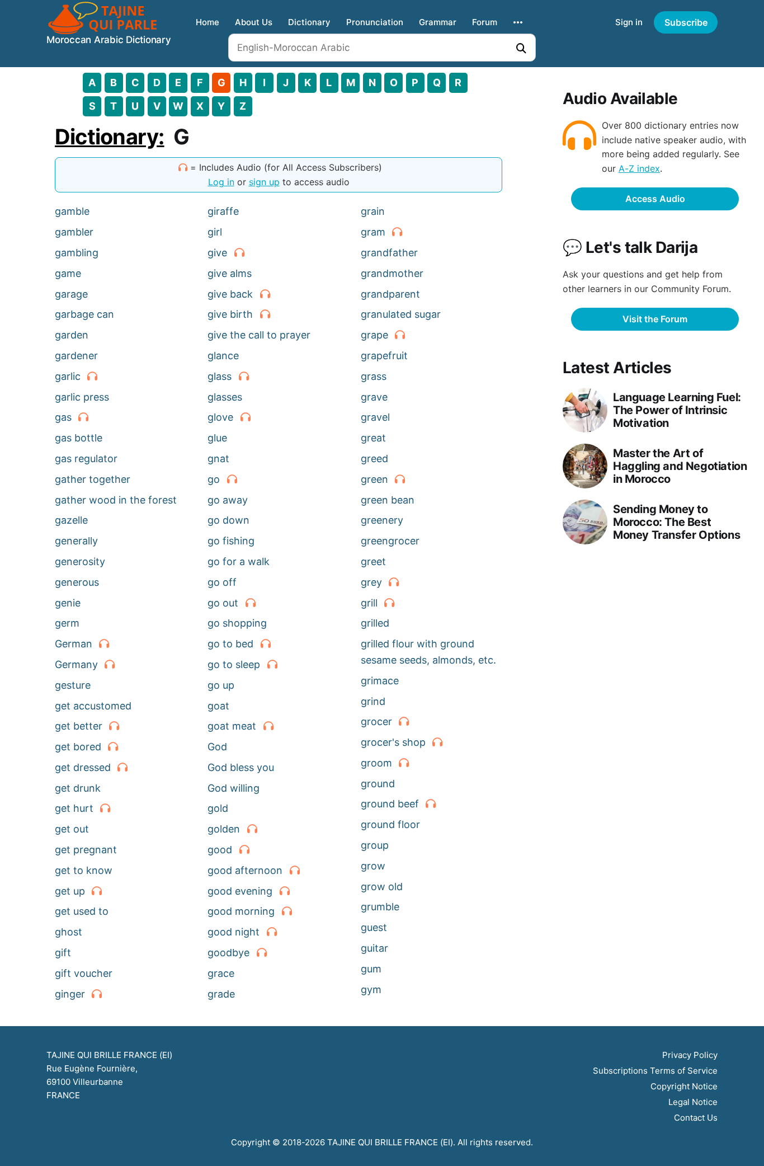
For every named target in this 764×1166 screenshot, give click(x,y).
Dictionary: (109, 136)
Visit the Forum (654, 319)
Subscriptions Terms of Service (655, 1070)
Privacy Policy (690, 1055)
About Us (253, 22)
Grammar (437, 22)
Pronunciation (374, 22)
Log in (221, 181)
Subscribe (686, 22)
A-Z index (639, 168)
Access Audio (655, 198)
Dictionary (309, 22)
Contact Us (696, 1117)
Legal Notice (693, 1102)
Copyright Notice (684, 1086)
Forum (484, 22)
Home (207, 22)
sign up (264, 181)
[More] (518, 22)
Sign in (629, 22)
